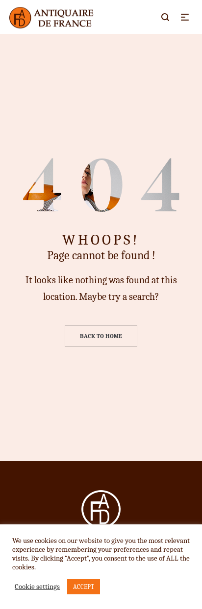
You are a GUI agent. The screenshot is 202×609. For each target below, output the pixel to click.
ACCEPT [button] (83, 586)
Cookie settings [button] (37, 587)
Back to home (101, 336)
